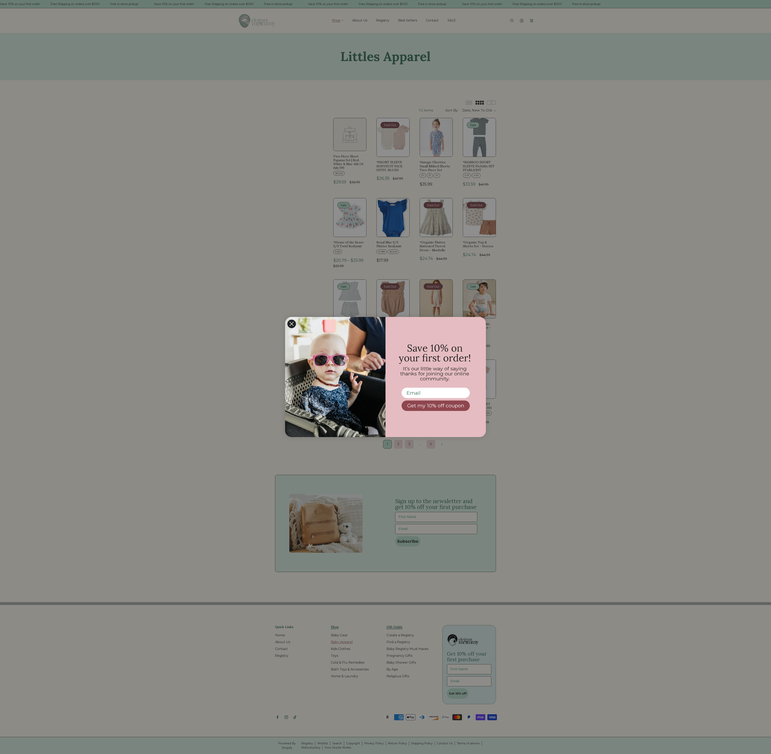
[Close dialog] (291, 323)
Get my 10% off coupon (435, 406)
